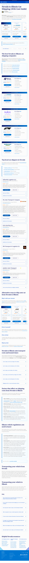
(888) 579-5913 (15, 277)
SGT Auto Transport (16, 70)
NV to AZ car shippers (13, 546)
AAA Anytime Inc (7, 171)
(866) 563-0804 (7, 152)
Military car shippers (4, 543)
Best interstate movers (22, 545)
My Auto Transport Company (9, 169)
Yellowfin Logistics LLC (8, 167)
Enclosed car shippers (5, 542)
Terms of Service (12, 554)
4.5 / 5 (18, 29)
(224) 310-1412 (6, 38)
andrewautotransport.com (6, 270)
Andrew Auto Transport (8, 174)
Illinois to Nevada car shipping (8, 44)
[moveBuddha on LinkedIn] (23, 552)
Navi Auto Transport (15, 68)
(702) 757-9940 (15, 215)
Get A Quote (6, 321)
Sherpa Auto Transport (16, 27)
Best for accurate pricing (16, 23)
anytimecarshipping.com (6, 227)
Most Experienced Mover (6, 307)
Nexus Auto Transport (6, 27)
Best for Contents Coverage (16, 307)
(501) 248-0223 (7, 121)
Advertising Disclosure (14, 0)
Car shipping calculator (5, 545)
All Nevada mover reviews (22, 547)
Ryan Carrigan (6, 11)
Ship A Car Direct (15, 71)
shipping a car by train (5, 346)
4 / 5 (10, 148)
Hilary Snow (10, 12)
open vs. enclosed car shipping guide (16, 402)
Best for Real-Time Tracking (6, 23)
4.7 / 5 (8, 29)
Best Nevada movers (22, 542)
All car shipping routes (13, 547)
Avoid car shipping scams (5, 544)
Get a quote (6, 36)
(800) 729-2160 (15, 236)
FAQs (2, 558)
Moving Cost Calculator (3, 553)
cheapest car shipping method (18, 346)
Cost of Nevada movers (22, 546)
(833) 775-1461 (17, 38)
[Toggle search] (26, 2)
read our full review (16, 87)
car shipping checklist (13, 461)
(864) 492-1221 (8, 136)
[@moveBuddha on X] (25, 552)
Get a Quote (6, 215)
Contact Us (11, 557)
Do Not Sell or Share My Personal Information (12, 556)
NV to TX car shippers (13, 545)
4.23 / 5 (18, 313)
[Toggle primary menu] (28, 2)
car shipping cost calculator (16, 19)
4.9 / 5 (11, 132)
